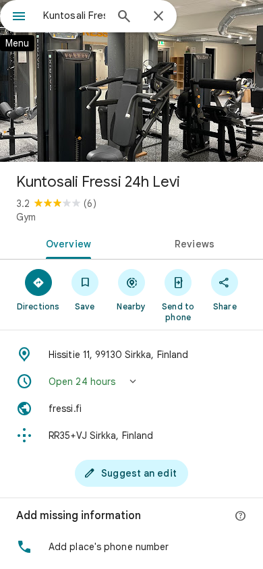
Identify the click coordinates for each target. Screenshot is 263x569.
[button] (131, 381)
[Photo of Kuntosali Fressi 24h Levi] (131, 81)
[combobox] (74, 15)
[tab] (66, 243)
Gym (26, 217)
